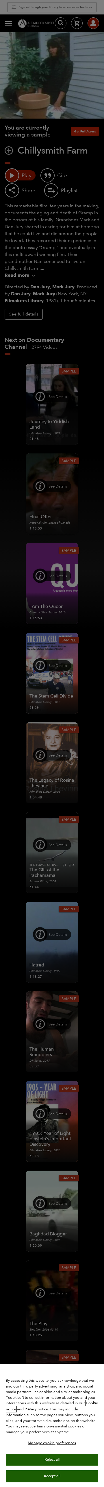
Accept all (52, 1476)
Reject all (52, 1459)
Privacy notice (36, 1409)
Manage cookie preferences (52, 1443)
